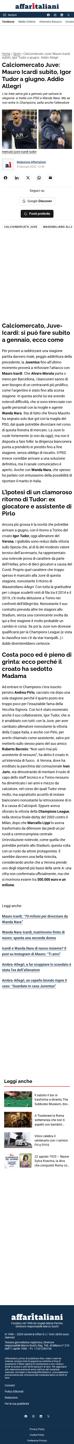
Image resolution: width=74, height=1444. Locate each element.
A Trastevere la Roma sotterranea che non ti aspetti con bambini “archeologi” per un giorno (50, 1120)
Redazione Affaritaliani (31, 162)
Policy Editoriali (14, 1391)
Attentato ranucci (50, 21)
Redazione (11, 1397)
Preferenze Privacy (37, 1440)
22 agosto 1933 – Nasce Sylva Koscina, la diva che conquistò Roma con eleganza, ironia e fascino (52, 1161)
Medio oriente (26, 21)
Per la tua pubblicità (17, 1403)
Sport (17, 54)
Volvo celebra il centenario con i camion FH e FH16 (51, 1140)
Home (6, 54)
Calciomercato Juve (20, 226)
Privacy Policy (37, 1429)
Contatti (10, 1385)
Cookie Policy (37, 1435)
